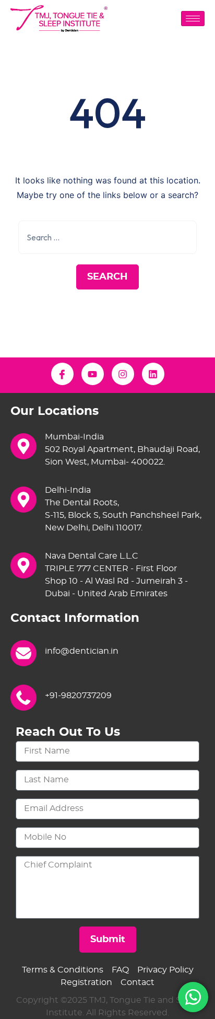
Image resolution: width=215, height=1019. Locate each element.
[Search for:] (107, 237)
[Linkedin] (153, 374)
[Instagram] (123, 374)
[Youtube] (92, 374)
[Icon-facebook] (62, 374)
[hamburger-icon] (193, 18)
